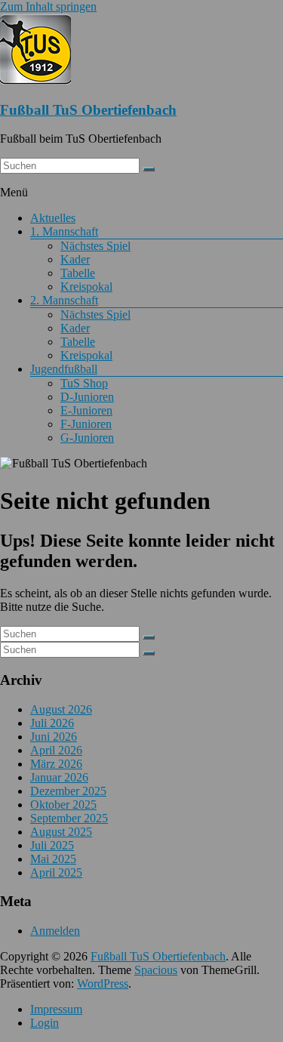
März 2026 (56, 763)
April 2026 (56, 750)
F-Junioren (86, 424)
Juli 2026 (52, 723)
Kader (75, 259)
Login (44, 1022)
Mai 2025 (53, 858)
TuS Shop (84, 383)
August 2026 (61, 709)
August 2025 (61, 831)
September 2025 (69, 818)
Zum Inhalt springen (48, 6)
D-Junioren (87, 396)
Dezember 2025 (68, 791)
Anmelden (55, 930)
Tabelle (77, 273)
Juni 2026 (53, 736)
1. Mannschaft (64, 231)
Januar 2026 (59, 777)
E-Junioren (86, 410)
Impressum (56, 1009)
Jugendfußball (63, 368)
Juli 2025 (52, 845)
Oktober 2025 (63, 804)
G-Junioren (87, 437)
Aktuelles (52, 217)
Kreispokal (86, 286)
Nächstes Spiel (95, 245)
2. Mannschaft (64, 300)
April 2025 (56, 872)
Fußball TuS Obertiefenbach (88, 110)
